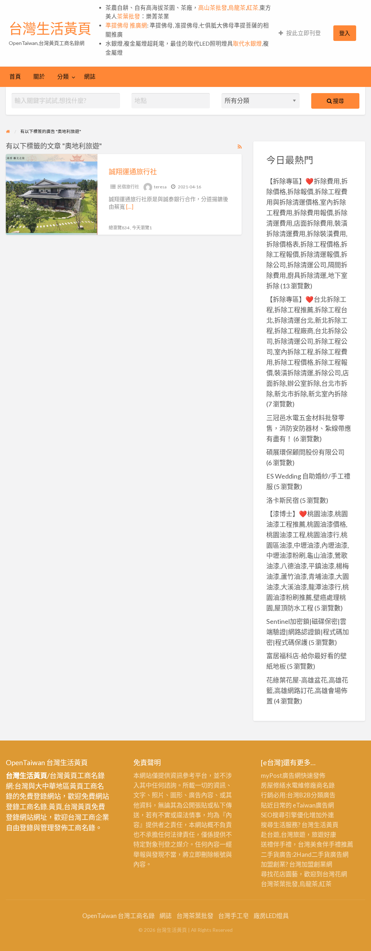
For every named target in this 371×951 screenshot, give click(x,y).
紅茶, (253, 7)
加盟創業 (313, 864)
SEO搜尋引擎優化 (285, 815)
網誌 (90, 76)
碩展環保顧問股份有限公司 (305, 452)
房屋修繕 (273, 785)
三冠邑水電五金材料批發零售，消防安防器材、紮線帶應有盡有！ (308, 428)
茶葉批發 (128, 16)
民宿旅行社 (128, 186)
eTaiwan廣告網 (313, 805)
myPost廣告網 (281, 775)
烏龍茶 (237, 7)
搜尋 (338, 100)
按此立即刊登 (303, 33)
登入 (344, 33)
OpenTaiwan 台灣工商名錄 (118, 915)
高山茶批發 (212, 7)
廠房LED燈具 (271, 915)
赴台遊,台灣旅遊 (283, 834)
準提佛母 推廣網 (126, 25)
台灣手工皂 (233, 915)
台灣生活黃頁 (50, 28)
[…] (129, 206)
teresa (160, 186)
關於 (39, 76)
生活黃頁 (326, 825)
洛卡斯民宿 (282, 500)
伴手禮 (331, 844)
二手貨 (321, 854)
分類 (63, 76)
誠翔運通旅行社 (133, 171)
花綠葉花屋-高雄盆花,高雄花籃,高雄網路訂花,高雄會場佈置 (307, 690)
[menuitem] (299, 33)
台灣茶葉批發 (279, 884)
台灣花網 (334, 874)
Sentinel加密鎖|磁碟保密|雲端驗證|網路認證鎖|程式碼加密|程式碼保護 (307, 631)
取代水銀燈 (247, 43)
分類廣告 (323, 795)
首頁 (15, 76)
